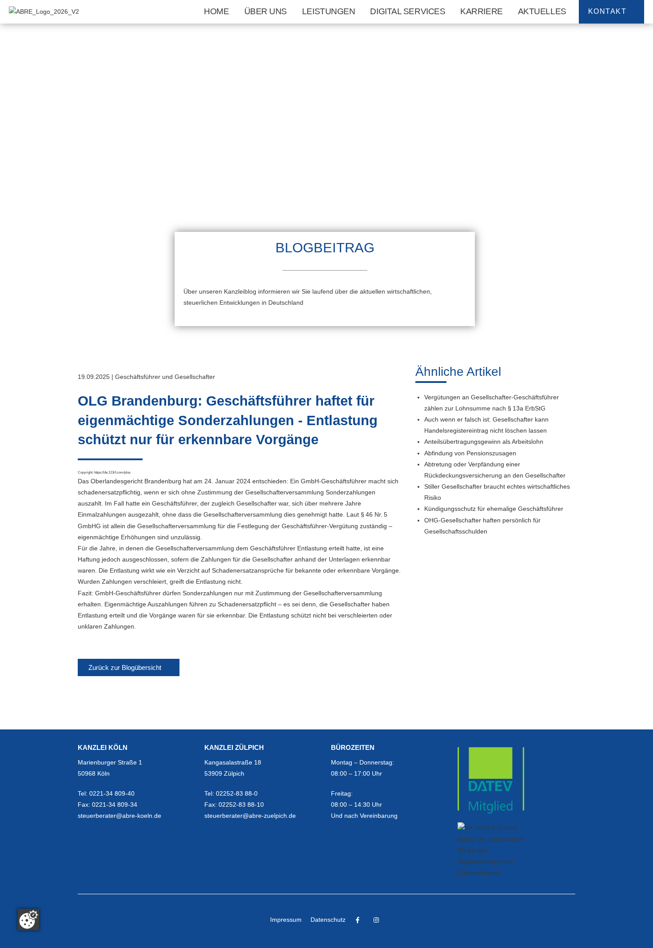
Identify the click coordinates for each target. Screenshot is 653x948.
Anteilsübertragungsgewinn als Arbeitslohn (483, 441)
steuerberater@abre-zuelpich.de (250, 815)
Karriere (481, 11)
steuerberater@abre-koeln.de (119, 815)
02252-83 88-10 (241, 804)
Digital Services (407, 11)
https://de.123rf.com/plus (112, 472)
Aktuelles (542, 11)
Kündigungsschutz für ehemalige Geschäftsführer (493, 508)
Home (216, 11)
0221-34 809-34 (114, 804)
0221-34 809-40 (112, 793)
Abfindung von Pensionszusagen (470, 453)
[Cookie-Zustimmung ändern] (28, 919)
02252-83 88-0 (237, 793)
